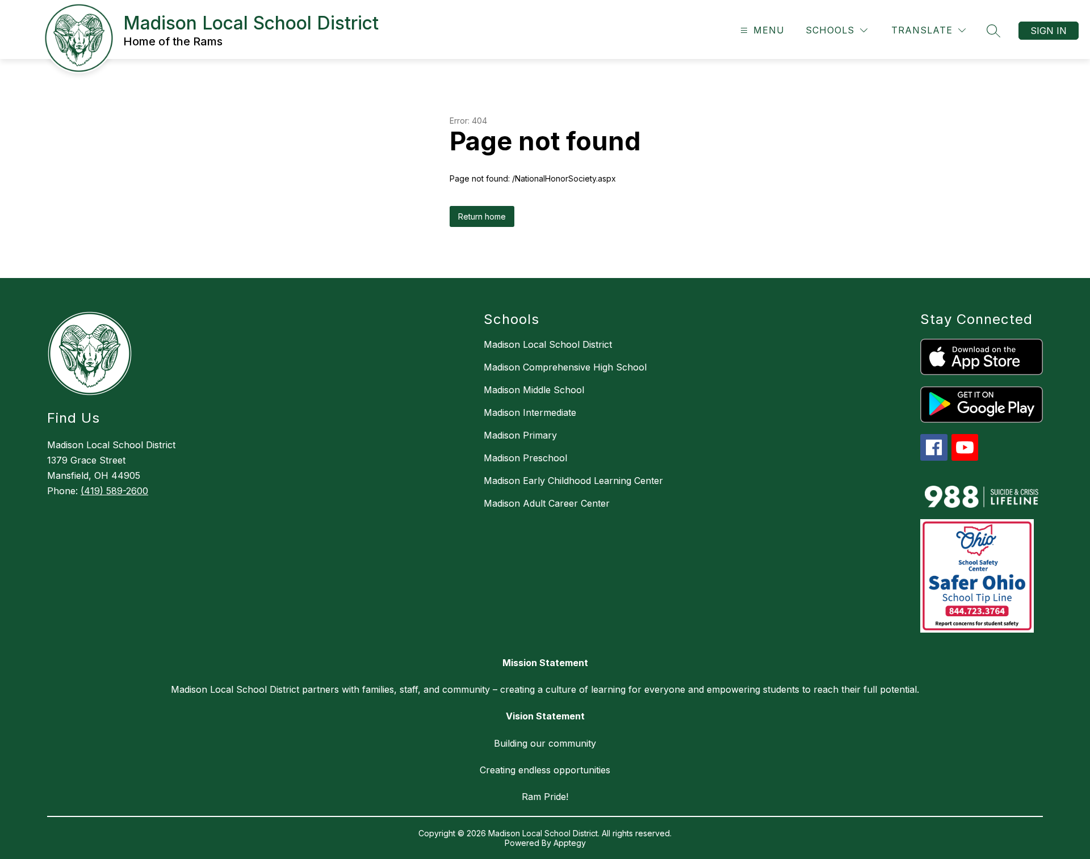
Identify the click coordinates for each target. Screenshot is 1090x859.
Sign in (1048, 30)
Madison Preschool (525, 458)
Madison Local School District (548, 344)
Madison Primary (520, 435)
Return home (482, 216)
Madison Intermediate (530, 412)
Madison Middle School (534, 389)
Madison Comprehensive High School (565, 367)
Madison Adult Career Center (547, 503)
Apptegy (570, 843)
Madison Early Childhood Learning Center (573, 480)
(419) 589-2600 (114, 490)
